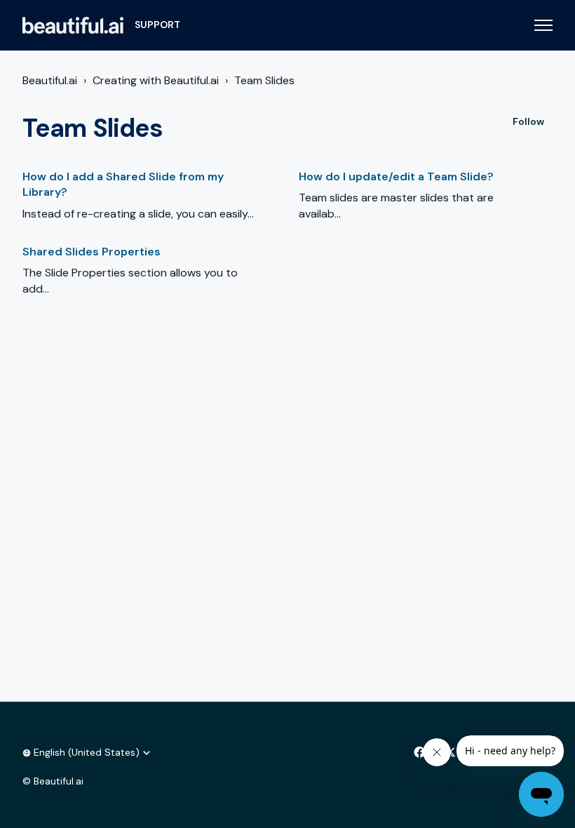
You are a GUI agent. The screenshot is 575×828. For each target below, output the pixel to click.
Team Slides (264, 80)
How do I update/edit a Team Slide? (396, 176)
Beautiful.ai (49, 80)
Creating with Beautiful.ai (156, 80)
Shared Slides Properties (91, 251)
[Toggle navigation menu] (543, 25)
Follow (528, 121)
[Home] (72, 25)
